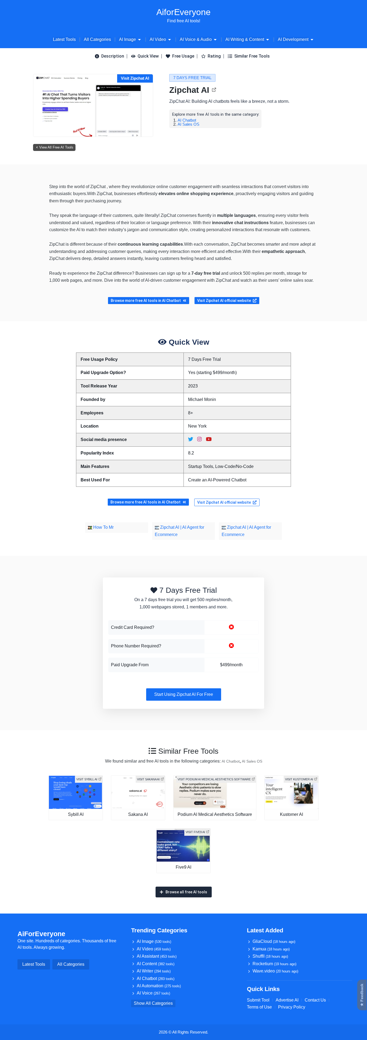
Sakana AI (138, 814)
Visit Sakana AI (148, 779)
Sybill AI (76, 814)
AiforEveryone (183, 12)
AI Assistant (157, 956)
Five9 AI (183, 867)
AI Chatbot (187, 120)
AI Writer (154, 971)
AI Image (154, 941)
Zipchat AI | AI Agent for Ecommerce (179, 531)
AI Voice (153, 993)
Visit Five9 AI (195, 832)
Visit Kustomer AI (299, 779)
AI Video (154, 949)
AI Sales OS (188, 124)
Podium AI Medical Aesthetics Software (215, 814)
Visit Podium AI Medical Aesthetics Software (214, 779)
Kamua (271, 949)
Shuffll (270, 956)
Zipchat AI (189, 90)
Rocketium (274, 963)
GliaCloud (274, 941)
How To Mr (103, 527)
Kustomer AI (291, 814)
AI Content (155, 963)
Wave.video (275, 971)
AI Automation (159, 985)
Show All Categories (153, 1003)
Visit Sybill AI (86, 779)
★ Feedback (362, 995)
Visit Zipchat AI (135, 78)
